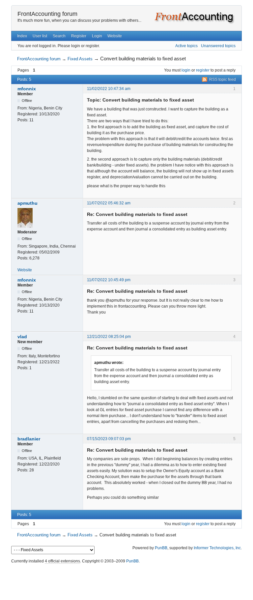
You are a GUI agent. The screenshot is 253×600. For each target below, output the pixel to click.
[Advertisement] (126, 580)
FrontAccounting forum (47, 14)
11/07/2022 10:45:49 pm (108, 280)
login (186, 70)
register (203, 70)
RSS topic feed (222, 79)
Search (59, 36)
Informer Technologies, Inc (217, 548)
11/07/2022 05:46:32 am (108, 203)
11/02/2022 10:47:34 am (108, 88)
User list (40, 36)
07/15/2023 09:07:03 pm (109, 438)
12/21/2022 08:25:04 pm (109, 336)
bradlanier (28, 438)
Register (78, 36)
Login (97, 36)
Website (114, 36)
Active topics (186, 46)
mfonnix (26, 88)
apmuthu (27, 203)
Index (22, 36)
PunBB (161, 548)
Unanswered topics (218, 46)
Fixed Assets (80, 58)
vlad (22, 336)
